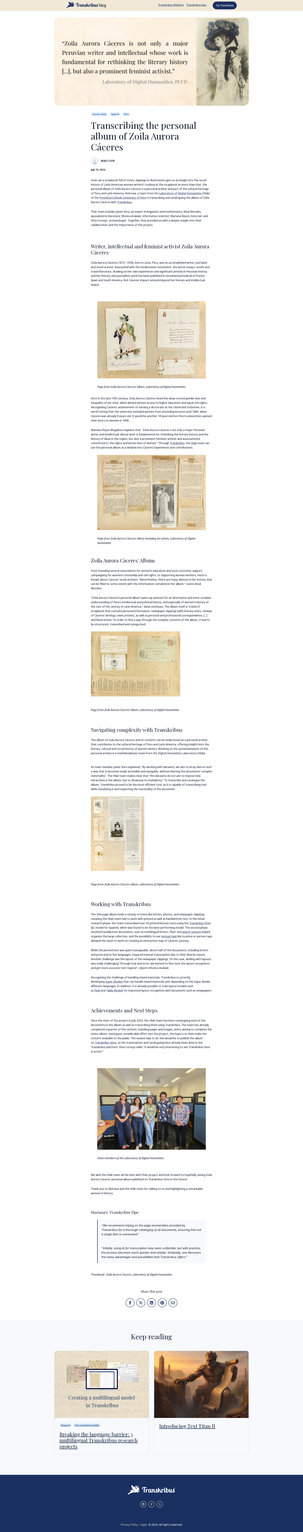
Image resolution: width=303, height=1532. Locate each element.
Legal (143, 1524)
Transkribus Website (171, 5)
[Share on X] (140, 1302)
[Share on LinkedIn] (151, 1302)
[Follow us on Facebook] (151, 1504)
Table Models (114, 990)
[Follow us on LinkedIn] (143, 1504)
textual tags (169, 936)
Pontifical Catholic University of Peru (122, 198)
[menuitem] (171, 5)
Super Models (114, 981)
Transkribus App (196, 5)
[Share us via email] (173, 1302)
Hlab (194, 443)
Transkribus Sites (105, 1042)
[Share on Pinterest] (162, 1302)
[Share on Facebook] (130, 1302)
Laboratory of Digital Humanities (180, 193)
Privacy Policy (129, 1524)
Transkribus (124, 202)
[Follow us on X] (160, 1504)
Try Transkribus (225, 5)
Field (97, 990)
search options (191, 932)
